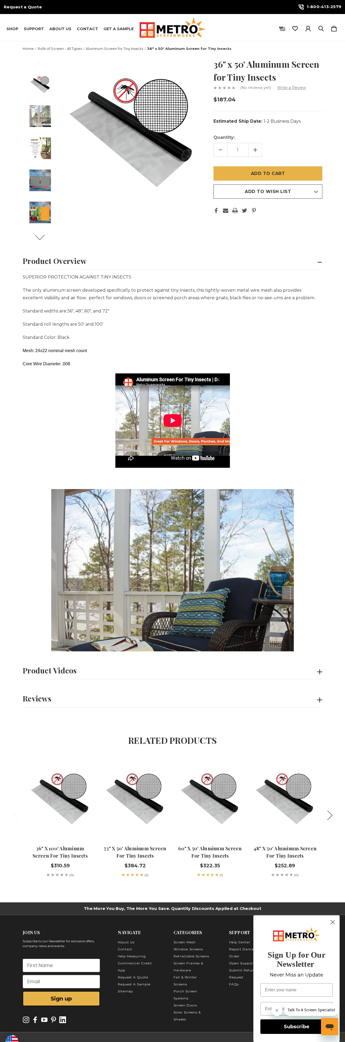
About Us (60, 29)
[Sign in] (308, 27)
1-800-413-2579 (324, 6)
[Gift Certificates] (282, 27)
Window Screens (188, 949)
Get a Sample (119, 29)
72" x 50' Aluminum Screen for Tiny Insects (135, 852)
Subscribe (296, 1027)
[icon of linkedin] (62, 1019)
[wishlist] (295, 27)
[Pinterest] (254, 210)
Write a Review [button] (291, 87)
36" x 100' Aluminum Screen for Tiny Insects (60, 852)
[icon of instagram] (26, 1019)
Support (34, 29)
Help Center (239, 942)
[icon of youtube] (44, 1019)
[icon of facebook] (35, 1019)
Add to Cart (60, 823)
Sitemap (125, 991)
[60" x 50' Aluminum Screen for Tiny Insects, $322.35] (210, 797)
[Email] (225, 210)
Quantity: (224, 137)
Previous (43, 66)
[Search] (321, 27)
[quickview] (81, 780)
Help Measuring (132, 956)
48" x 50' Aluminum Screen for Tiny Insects (284, 852)
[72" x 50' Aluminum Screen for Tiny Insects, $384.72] (135, 797)
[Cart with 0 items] (333, 27)
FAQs (234, 984)
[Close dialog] (332, 922)
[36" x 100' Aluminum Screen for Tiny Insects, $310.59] (60, 797)
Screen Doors (185, 1005)
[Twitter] (244, 210)
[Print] (235, 210)
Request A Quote (133, 977)
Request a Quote (23, 7)
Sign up (61, 998)
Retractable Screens (191, 956)
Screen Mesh (185, 942)
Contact (87, 29)
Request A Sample (134, 984)
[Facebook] (216, 210)
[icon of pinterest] (53, 1019)
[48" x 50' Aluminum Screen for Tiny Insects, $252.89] (285, 797)
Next (43, 240)
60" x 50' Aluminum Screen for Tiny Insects (210, 852)
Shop (12, 29)
